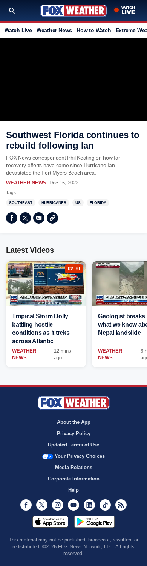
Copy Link (52, 218)
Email (38, 218)
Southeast (20, 203)
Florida (98, 203)
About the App (73, 422)
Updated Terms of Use (73, 445)
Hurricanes (53, 203)
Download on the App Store (50, 521)
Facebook (11, 218)
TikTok (105, 505)
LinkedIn (89, 505)
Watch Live (18, 30)
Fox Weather (73, 11)
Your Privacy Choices (80, 456)
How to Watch (94, 30)
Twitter (25, 218)
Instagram (57, 505)
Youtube (73, 505)
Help (73, 490)
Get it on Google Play (94, 521)
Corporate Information (74, 479)
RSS (121, 505)
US (78, 203)
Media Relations (73, 467)
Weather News (54, 30)
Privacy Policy (73, 433)
